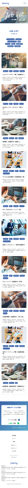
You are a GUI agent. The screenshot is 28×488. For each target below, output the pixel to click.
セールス (8, 43)
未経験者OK (19, 43)
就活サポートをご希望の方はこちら (18, 427)
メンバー (14, 438)
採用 (14, 441)
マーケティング (10, 39)
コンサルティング (12, 41)
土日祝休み (17, 46)
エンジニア (18, 39)
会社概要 (14, 435)
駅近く (13, 43)
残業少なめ (10, 46)
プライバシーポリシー (14, 455)
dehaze (25, 3)
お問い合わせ (14, 457)
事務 (19, 41)
